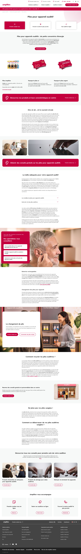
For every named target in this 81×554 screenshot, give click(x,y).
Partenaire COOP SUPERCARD (27, 539)
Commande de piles (40, 48)
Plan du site (37, 549)
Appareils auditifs (5, 11)
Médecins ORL (52, 522)
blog (40, 458)
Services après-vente (26, 534)
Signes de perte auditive (45, 529)
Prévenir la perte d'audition (46, 532)
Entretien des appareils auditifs (15, 11)
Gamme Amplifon (5, 529)
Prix (3, 539)
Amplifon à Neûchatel (64, 534)
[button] (15, 246)
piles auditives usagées (32, 376)
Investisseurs (66, 522)
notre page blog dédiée (45, 284)
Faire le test (40, 512)
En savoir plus (7, 485)
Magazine (24, 537)
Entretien (4, 537)
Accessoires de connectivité (7, 534)
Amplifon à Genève (64, 529)
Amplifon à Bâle (63, 539)
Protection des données (8, 549)
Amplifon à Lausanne (64, 532)
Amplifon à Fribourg (64, 537)
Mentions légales (20, 549)
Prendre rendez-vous (14, 26)
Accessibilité (29, 549)
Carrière (60, 522)
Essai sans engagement (26, 532)
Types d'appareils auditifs (7, 532)
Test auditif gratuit (25, 529)
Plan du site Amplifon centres (49, 549)
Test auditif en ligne (66, 26)
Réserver (14, 512)
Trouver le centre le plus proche (40, 26)
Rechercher (65, 512)
